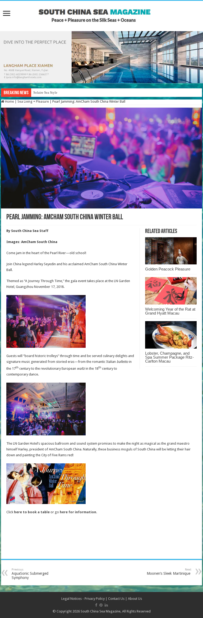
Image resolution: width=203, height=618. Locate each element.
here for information (78, 512)
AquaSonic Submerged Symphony (30, 574)
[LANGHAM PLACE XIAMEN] (101, 57)
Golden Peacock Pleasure (167, 269)
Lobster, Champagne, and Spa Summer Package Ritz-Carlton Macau (169, 357)
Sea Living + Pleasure (33, 101)
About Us (135, 599)
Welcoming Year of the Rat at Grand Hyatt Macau (170, 311)
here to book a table (32, 512)
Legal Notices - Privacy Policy (83, 599)
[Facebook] (96, 605)
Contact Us (116, 599)
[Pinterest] (101, 605)
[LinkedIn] (106, 605)
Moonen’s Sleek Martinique (169, 572)
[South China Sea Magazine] (101, 13)
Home (9, 101)
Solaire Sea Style (45, 92)
